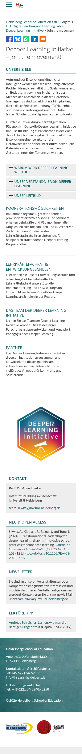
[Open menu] (9, 4)
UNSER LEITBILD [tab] (27, 195)
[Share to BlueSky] (17, 39)
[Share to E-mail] (43, 39)
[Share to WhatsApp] (26, 39)
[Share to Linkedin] (34, 39)
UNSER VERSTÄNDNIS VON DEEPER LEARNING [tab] (42, 183)
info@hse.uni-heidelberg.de (25, 677)
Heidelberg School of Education (28, 22)
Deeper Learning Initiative (25, 30)
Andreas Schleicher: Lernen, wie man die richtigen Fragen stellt (37, 624)
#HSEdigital (62, 22)
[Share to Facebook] (9, 39)
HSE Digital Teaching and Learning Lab (33, 26)
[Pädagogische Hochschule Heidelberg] (21, 733)
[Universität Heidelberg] (50, 733)
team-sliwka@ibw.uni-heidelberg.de (42, 599)
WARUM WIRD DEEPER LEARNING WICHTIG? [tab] (41, 170)
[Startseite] (19, 6)
